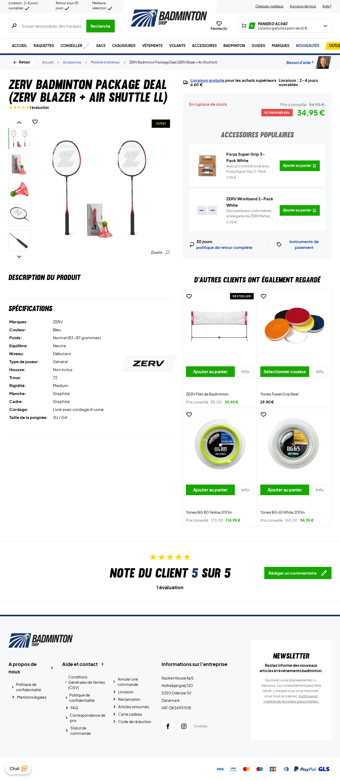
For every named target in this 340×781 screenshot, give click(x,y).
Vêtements (152, 46)
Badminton (234, 46)
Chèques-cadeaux (269, 6)
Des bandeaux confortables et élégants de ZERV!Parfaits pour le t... (249, 214)
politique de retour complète (224, 247)
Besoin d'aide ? (299, 62)
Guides (258, 46)
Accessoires (204, 46)
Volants (177, 46)
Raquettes (44, 46)
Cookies (200, 726)
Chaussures (123, 46)
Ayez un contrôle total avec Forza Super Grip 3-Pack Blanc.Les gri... (248, 169)
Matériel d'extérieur (105, 62)
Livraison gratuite (207, 80)
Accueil (19, 46)
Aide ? (327, 6)
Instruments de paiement (304, 244)
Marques (280, 46)
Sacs (100, 46)
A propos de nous (303, 6)
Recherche (100, 26)
